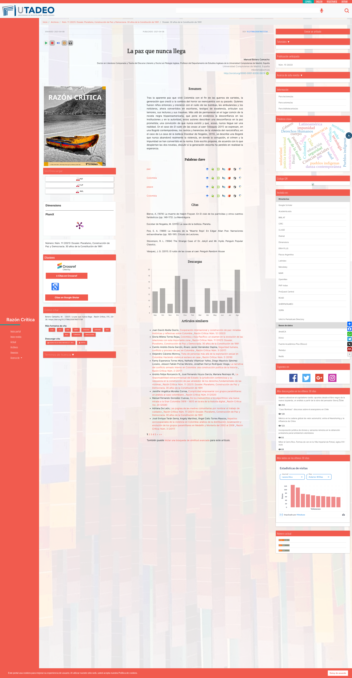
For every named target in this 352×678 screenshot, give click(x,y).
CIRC (281, 223)
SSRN (281, 310)
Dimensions (284, 242)
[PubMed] (224, 169)
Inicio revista (15, 337)
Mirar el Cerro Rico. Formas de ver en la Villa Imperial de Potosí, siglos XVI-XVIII (312, 443)
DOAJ (281, 338)
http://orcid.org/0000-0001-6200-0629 (245, 73)
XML (81, 191)
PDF (81, 179)
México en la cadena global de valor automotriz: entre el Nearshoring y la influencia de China (311, 419)
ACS (60, 330)
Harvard (97, 330)
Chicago (86, 330)
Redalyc (282, 350)
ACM (51, 330)
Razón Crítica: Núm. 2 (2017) (167, 370)
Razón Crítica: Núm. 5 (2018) (217, 357)
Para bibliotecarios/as (288, 108)
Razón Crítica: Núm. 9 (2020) (201, 394)
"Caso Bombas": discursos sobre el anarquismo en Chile (304, 409)
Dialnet (282, 236)
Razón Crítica (20, 320)
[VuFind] (213, 169)
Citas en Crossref (66, 275)
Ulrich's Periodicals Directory (291, 319)
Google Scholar (285, 205)
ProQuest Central (286, 291)
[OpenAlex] (235, 169)
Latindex (282, 261)
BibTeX (82, 342)
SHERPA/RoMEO (286, 304)
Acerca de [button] (15, 358)
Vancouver (89, 334)
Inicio (45, 22)
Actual (13, 342)
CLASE (282, 230)
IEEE (107, 330)
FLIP (81, 185)
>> (160, 434)
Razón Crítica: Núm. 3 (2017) (211, 350)
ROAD (281, 298)
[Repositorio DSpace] (219, 169)
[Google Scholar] (208, 169)
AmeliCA (282, 331)
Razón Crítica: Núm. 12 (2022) (210, 333)
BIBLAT (282, 217)
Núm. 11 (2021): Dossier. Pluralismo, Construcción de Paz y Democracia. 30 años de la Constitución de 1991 (110, 22)
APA (67, 330)
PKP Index (283, 285)
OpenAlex (283, 279)
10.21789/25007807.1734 (257, 31)
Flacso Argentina (286, 254)
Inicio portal (15, 331)
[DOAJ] (230, 169)
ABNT (76, 330)
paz (149, 169)
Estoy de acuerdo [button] (338, 673)
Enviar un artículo (312, 31)
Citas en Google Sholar (66, 297)
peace (150, 186)
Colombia (152, 177)
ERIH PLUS (283, 248)
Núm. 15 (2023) (286, 65)
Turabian (76, 334)
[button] (349, 135)
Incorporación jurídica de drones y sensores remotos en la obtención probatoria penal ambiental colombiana (309, 431)
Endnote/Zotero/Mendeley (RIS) (61, 342)
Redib (281, 356)
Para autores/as (286, 102)
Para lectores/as (286, 96)
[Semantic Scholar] (241, 169)
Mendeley (283, 267)
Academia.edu (285, 211)
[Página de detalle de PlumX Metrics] (79, 225)
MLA (66, 334)
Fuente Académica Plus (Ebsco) (293, 344)
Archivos (14, 347)
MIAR (281, 273)
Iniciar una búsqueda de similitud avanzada (187, 440)
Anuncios (14, 352)
